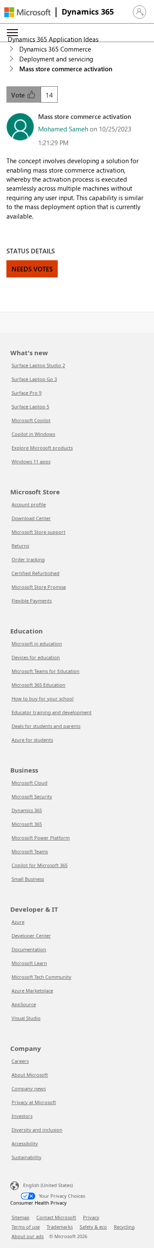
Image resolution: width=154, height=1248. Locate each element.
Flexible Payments (32, 600)
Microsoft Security (32, 796)
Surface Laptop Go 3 (34, 379)
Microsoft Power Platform (41, 837)
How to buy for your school (43, 698)
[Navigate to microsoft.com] (27, 12)
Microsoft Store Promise (39, 587)
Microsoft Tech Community (41, 977)
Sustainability (26, 1157)
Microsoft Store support (38, 532)
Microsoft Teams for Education (46, 671)
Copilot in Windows (33, 434)
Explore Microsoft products (42, 447)
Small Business (28, 879)
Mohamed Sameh (63, 129)
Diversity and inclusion (37, 1129)
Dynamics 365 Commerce (55, 49)
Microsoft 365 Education (38, 685)
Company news (29, 1088)
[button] (139, 12)
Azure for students (32, 740)
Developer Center (31, 935)
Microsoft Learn (29, 963)
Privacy (91, 1217)
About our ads (28, 1236)
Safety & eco (93, 1227)
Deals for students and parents (46, 726)
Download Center (31, 518)
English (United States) (48, 1184)
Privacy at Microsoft (34, 1102)
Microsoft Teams (30, 851)
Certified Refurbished (35, 573)
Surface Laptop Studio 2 (38, 365)
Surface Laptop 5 (30, 406)
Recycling (124, 1227)
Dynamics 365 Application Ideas (53, 39)
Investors (22, 1116)
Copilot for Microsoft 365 (40, 865)
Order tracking (28, 559)
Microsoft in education (37, 643)
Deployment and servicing (56, 59)
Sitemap (21, 1217)
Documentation (29, 949)
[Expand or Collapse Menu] (12, 33)
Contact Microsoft (56, 1217)
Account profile (29, 504)
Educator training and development (52, 712)
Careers (20, 1061)
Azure (18, 922)
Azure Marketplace (32, 990)
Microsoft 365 (27, 824)
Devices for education (36, 657)
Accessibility (25, 1143)
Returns (20, 545)
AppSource (24, 1004)
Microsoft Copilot (31, 420)
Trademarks (60, 1227)
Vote (19, 95)
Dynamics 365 (88, 11)
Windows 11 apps (31, 461)
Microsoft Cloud (29, 782)
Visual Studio (26, 1018)
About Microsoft (30, 1074)
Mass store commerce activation (66, 68)
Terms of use (26, 1227)
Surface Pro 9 (26, 393)
